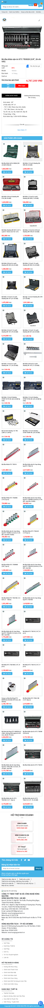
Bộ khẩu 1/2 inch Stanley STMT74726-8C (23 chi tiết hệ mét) (32, 398)
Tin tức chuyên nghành (11, 954)
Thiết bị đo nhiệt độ (7, 883)
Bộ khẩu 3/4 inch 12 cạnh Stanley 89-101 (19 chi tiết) (10, 331)
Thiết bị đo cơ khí (24, 879)
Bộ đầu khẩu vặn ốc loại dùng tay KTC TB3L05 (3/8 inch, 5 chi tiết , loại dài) (32, 566)
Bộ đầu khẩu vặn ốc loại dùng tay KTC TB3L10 (32, 465)
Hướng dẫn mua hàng (10, 967)
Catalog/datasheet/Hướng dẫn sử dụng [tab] (32, 96)
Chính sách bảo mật (10, 972)
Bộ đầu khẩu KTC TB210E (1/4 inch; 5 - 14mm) (11, 598)
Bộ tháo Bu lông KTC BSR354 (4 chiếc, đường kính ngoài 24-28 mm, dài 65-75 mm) (11, 733)
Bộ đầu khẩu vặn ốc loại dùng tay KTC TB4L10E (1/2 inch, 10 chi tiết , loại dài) (11, 766)
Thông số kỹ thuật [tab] (11, 95)
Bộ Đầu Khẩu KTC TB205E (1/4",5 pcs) (9, 498)
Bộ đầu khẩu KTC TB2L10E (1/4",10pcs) (31, 699)
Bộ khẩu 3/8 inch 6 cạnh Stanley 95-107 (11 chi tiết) (31, 364)
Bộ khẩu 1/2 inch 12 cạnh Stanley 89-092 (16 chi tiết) (31, 264)
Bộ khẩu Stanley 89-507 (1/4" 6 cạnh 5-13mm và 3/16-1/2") (11, 231)
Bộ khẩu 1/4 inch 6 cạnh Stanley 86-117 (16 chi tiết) (10, 364)
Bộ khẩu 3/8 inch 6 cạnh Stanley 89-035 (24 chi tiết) (10, 264)
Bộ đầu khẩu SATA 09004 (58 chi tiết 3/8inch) (10, 164)
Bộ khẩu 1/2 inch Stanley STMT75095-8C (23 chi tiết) (31, 431)
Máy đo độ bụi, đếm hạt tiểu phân (14, 996)
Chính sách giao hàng (10, 978)
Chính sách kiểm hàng (11, 984)
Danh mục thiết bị (14, 12)
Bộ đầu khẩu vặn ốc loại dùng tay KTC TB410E (32, 598)
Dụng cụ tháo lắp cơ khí (27, 12)
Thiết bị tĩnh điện (9, 993)
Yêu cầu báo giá (35, 66)
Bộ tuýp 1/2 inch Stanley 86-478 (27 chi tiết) (32, 297)
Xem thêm (21, 130)
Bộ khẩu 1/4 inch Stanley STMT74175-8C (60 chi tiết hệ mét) (11, 398)
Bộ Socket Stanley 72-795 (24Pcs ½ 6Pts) (10, 431)
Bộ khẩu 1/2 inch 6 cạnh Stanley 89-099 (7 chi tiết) (31, 197)
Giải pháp (7, 949)
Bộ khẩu (38, 12)
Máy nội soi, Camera (8, 885)
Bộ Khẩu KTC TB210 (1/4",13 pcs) (31, 632)
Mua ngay (21, 86)
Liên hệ (6, 957)
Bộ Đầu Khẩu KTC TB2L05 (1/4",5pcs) (31, 532)
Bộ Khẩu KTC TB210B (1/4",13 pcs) (11, 665)
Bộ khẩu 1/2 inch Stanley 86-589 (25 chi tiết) (31, 164)
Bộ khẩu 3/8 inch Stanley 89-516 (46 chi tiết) (10, 197)
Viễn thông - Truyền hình (11, 1002)
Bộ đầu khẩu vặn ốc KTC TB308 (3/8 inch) (32, 732)
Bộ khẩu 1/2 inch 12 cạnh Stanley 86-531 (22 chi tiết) (31, 331)
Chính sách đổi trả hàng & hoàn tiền (15, 981)
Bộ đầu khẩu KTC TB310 (9, 464)
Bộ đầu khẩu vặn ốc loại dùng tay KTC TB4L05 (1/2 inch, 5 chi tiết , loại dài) (11, 633)
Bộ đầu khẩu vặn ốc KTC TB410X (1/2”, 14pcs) (9, 799)
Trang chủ (4, 12)
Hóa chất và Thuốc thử (11, 999)
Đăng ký (38, 868)
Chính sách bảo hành (10, 975)
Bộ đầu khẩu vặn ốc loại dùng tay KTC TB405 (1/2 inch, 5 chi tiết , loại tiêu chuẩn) (11, 532)
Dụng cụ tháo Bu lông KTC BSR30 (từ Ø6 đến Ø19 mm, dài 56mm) (11, 699)
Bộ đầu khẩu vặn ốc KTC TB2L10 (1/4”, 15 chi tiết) (30, 799)
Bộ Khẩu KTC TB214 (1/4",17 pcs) (31, 665)
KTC (13, 68)
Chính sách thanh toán (11, 969)
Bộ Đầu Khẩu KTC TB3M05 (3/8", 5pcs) (10, 565)
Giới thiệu (7, 943)
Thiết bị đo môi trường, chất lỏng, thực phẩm (15, 881)
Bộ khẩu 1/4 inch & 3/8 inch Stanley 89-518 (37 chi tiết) (31, 231)
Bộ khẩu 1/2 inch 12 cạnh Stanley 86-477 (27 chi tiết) (10, 297)
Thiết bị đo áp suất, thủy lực (25, 883)
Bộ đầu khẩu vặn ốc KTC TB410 (32, 765)
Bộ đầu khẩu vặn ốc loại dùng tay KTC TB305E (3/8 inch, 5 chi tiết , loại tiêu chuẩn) (32, 499)
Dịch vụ (6, 952)
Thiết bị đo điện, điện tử (9, 879)
